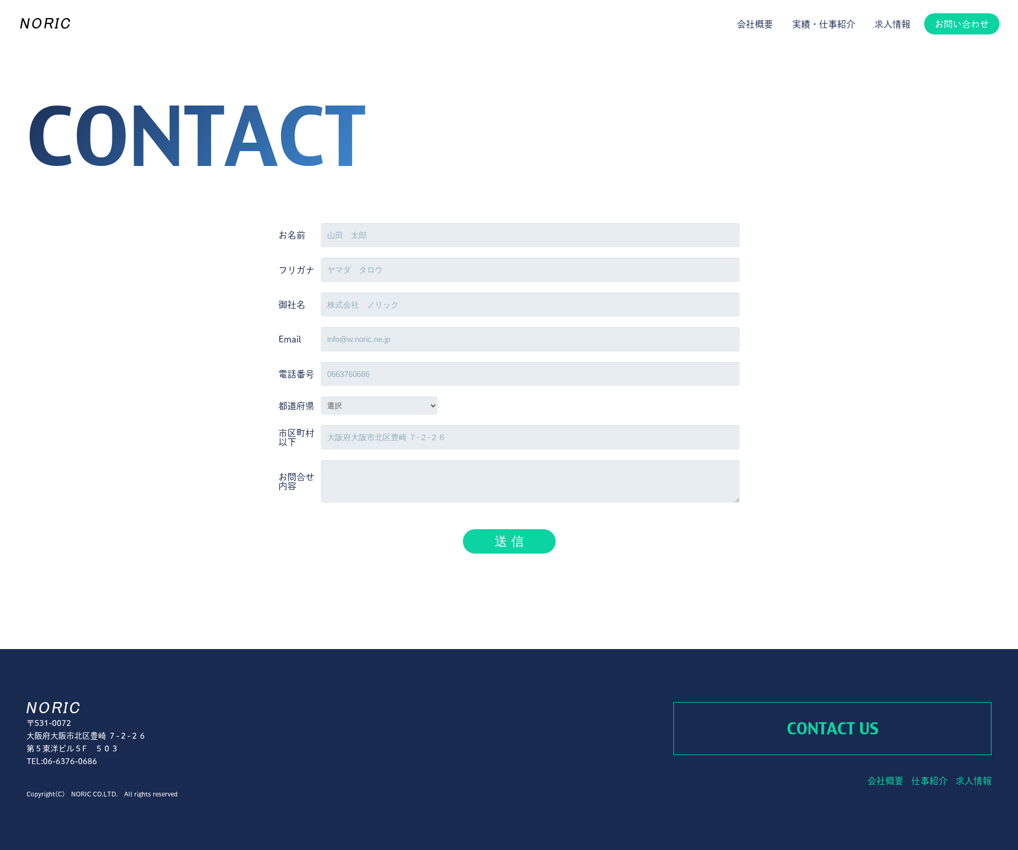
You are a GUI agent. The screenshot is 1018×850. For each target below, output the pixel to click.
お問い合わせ (962, 24)
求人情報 (892, 24)
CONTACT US (833, 728)
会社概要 (755, 24)
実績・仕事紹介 (823, 24)
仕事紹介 (929, 780)
